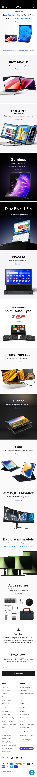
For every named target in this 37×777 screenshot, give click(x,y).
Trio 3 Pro (5, 687)
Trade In (21, 703)
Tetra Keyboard (6, 700)
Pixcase (4, 697)
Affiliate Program (24, 714)
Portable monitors (10, 546)
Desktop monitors (26, 546)
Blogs (3, 727)
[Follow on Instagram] (12, 757)
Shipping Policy (6, 742)
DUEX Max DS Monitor (21, 18)
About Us (22, 711)
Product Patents (7, 735)
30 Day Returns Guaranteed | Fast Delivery (18, 2)
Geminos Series (15, 15)
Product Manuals (24, 687)
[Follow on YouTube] (17, 757)
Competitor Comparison (9, 724)
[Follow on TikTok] (21, 757)
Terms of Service (7, 748)
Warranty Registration (26, 693)
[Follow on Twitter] (7, 757)
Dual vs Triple (6, 714)
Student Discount (24, 718)
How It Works (6, 711)
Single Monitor (6, 703)
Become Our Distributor (26, 724)
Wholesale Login (24, 727)
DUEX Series (6, 690)
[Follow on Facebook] (3, 757)
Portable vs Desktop (8, 718)
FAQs (21, 700)
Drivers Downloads (25, 690)
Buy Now (18, 218)
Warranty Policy (6, 738)
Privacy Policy (6, 751)
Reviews (22, 697)
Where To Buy (23, 721)
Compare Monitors (7, 721)
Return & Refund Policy (9, 745)
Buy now (18, 22)
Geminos (4, 693)
